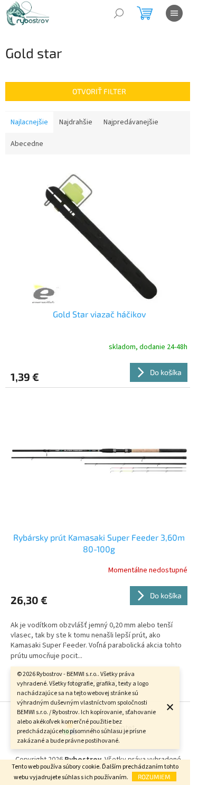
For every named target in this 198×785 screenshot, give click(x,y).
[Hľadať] (118, 13)
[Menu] (174, 13)
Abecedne (27, 144)
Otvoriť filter (99, 91)
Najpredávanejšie (130, 122)
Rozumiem (154, 776)
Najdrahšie (75, 122)
